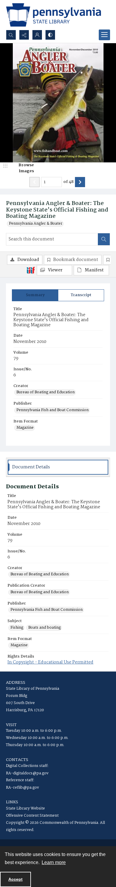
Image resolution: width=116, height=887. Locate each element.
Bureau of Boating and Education (45, 392)
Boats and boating (44, 628)
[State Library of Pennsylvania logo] (53, 15)
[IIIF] (30, 270)
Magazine (25, 428)
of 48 (68, 182)
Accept (15, 879)
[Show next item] (80, 182)
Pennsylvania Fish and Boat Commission (52, 410)
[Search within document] (104, 239)
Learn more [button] (54, 862)
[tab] (35, 295)
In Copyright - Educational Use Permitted (50, 662)
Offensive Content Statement (32, 816)
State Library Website (25, 808)
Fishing (16, 628)
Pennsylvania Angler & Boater (35, 224)
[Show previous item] (34, 182)
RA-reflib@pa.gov (22, 788)
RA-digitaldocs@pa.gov (27, 773)
